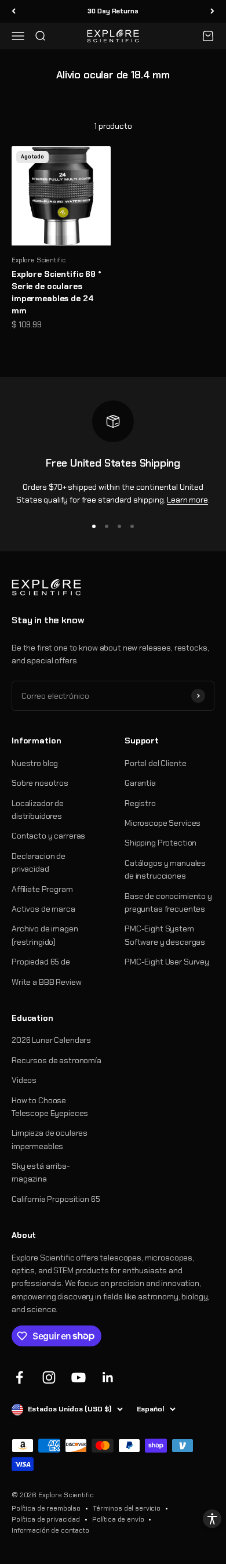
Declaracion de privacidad (38, 862)
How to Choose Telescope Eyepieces (50, 1106)
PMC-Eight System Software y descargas (165, 935)
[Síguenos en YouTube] (78, 1377)
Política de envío (118, 1519)
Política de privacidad (46, 1519)
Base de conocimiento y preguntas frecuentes (168, 902)
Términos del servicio (127, 1508)
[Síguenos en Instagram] (49, 1377)
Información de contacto (50, 1530)
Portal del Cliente (155, 763)
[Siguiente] (212, 11)
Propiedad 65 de (41, 961)
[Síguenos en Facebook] (19, 1377)
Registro (140, 803)
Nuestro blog (35, 763)
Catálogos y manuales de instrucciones (165, 869)
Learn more (187, 499)
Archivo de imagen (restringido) (45, 935)
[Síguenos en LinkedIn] (108, 1377)
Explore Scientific (38, 260)
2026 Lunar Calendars (51, 1040)
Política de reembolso (46, 1508)
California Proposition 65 (56, 1199)
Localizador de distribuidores (38, 809)
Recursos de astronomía (56, 1060)
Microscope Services (163, 823)
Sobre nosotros (40, 783)
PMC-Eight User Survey (167, 961)
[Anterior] (14, 11)
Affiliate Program (42, 889)
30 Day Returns (113, 11)
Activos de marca (43, 909)
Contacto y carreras (48, 835)
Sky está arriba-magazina (41, 1172)
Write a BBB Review (46, 982)
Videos (24, 1080)
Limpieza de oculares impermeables (50, 1139)
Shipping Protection (160, 842)
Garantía (140, 783)
